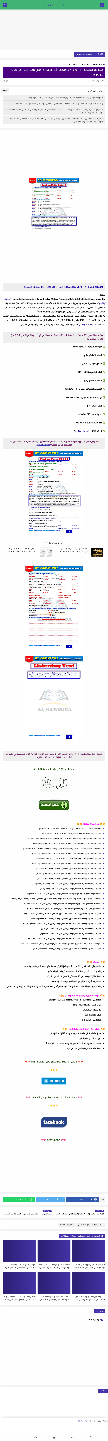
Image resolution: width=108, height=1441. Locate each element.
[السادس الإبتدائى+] (64, 1429)
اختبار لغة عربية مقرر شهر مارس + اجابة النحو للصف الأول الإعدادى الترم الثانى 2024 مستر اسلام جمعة (63, 838)
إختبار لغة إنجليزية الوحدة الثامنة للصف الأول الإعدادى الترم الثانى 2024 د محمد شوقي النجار (67, 949)
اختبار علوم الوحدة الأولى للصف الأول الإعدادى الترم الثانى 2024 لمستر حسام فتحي (70, 888)
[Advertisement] (54, 29)
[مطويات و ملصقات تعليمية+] (97, 1432)
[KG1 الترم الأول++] (30, 1429)
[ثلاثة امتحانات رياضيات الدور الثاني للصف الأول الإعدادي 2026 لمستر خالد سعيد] (54, 1251)
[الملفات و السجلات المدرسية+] (93, 1432)
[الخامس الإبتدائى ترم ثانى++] (68, 1429)
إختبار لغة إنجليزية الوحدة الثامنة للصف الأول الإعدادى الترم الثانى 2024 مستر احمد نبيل (69, 878)
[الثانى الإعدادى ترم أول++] (47, 1425)
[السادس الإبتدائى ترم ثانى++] (55, 1429)
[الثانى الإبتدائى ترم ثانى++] (106, 1429)
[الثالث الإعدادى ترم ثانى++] (30, 1425)
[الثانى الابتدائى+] (9, 1425)
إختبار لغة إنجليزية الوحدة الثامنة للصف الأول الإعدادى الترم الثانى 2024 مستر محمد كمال (68, 868)
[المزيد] (9, 1429)
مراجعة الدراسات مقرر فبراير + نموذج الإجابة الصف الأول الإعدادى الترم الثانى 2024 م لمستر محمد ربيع (64, 893)
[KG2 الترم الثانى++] (13, 1429)
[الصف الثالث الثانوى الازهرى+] (47, 1429)
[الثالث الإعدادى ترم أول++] (34, 1425)
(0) (4, 81)
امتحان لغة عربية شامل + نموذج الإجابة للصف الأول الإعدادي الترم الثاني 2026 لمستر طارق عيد (20, 1298)
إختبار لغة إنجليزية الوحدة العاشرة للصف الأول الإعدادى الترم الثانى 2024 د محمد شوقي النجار (66, 853)
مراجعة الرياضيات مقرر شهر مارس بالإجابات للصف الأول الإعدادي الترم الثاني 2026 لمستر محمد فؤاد (74, 550)
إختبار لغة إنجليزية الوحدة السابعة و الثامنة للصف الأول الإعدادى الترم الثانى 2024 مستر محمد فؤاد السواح (62, 923)
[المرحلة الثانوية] (106, 1425)
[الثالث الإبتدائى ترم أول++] (97, 1429)
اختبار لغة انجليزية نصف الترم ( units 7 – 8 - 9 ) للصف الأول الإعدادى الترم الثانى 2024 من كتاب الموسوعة (62, 913)
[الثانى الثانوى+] (89, 1425)
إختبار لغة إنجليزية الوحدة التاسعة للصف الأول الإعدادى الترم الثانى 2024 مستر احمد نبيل (68, 873)
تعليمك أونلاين (54, 5)
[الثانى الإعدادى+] (51, 1425)
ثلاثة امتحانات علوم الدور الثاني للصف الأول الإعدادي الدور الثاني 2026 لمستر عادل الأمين (89, 1266)
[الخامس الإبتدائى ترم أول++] (72, 1429)
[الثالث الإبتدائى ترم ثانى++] (93, 1429)
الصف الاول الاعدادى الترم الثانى (91, 64)
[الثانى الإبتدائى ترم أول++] (5, 1425)
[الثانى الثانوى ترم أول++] (85, 1425)
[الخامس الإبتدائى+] (76, 1429)
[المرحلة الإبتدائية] (26, 1425)
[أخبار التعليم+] (5, 1429)
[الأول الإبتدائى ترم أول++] (17, 1425)
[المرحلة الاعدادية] (68, 1425)
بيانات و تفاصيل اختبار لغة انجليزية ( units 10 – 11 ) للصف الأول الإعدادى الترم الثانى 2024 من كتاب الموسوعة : (58, 103)
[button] (82, 1199)
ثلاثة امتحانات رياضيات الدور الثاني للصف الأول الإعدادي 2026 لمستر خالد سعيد (54, 1266)
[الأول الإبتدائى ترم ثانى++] (13, 1425)
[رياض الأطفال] (38, 1429)
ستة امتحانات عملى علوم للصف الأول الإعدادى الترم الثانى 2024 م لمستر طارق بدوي (70, 828)
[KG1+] (34, 1429)
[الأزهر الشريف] (51, 1429)
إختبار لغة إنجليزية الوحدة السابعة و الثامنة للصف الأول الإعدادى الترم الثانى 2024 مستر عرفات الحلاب (64, 939)
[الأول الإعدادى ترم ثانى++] (55, 1425)
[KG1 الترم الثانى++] (26, 1429)
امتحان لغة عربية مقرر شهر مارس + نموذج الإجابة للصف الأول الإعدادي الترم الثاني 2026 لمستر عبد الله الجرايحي (22, 550)
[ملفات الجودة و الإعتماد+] (102, 1432)
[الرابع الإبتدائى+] (89, 1429)
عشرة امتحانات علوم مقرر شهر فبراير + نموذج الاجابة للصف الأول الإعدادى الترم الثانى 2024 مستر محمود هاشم (60, 944)
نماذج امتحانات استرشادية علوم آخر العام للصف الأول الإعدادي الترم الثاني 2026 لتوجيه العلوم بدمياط (54, 1298)
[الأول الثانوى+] (102, 1425)
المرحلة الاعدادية (69, 64)
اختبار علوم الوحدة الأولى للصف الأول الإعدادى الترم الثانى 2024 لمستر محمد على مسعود (68, 883)
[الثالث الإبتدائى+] (102, 1429)
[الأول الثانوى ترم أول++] (98, 1425)
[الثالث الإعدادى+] (39, 1425)
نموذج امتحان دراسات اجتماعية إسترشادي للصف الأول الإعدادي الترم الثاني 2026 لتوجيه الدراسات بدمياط (20, 1266)
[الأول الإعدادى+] (64, 1425)
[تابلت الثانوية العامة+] (106, 1432)
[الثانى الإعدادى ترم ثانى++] (43, 1425)
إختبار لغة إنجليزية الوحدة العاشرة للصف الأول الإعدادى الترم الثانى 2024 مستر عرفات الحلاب (67, 843)
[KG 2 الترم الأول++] (17, 1429)
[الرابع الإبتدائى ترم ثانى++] (80, 1429)
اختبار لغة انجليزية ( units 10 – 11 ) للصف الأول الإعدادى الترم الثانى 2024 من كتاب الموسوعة (66, 97)
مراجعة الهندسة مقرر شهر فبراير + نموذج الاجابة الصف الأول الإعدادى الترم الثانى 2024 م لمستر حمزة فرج (62, 903)
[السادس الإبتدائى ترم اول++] (59, 1429)
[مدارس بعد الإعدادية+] (89, 1432)
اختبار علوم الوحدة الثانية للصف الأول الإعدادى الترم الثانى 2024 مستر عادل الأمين (71, 833)
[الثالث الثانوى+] (76, 1425)
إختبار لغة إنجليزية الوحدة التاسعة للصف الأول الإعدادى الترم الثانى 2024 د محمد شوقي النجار (66, 863)
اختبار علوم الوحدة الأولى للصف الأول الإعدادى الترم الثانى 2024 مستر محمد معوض (70, 934)
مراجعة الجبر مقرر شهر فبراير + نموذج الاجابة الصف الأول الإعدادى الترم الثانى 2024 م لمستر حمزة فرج (64, 908)
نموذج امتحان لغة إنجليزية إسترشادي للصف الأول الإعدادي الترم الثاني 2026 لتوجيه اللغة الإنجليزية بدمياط (89, 1298)
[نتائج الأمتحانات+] (85, 1432)
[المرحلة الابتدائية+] (43, 1429)
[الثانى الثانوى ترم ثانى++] (81, 1425)
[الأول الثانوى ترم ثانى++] (93, 1425)
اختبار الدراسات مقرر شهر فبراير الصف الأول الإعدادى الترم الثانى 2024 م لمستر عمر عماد (68, 858)
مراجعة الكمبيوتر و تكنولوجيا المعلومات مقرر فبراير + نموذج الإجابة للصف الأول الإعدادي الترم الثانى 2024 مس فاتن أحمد (56, 898)
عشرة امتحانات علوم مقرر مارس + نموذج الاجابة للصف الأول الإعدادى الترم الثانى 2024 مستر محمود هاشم (62, 848)
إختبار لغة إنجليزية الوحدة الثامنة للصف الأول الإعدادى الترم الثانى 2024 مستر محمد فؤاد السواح (66, 918)
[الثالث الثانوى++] (72, 1425)
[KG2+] (21, 1429)
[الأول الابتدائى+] (22, 1425)
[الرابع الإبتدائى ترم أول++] (85, 1429)
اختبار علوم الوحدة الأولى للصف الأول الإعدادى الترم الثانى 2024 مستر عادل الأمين (71, 929)
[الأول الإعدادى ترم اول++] (60, 1425)
